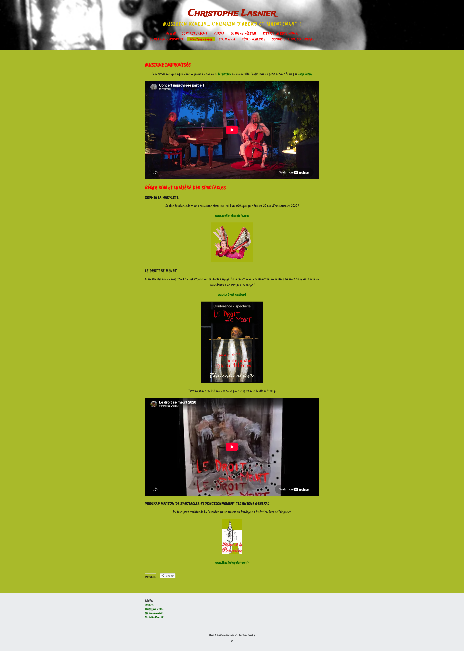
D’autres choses (201, 39)
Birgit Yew (224, 74)
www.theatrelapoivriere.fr (232, 562)
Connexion (149, 604)
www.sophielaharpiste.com (232, 215)
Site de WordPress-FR (154, 617)
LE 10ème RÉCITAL (243, 33)
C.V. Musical (227, 39)
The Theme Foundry (247, 635)
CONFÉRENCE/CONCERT (167, 39)
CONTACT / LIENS (194, 33)
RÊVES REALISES (253, 39)
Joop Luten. (305, 74)
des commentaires (154, 613)
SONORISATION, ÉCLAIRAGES (293, 39)
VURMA (219, 33)
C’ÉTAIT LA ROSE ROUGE (280, 33)
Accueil (171, 33)
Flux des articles (154, 608)
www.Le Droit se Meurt (232, 294)
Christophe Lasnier (232, 13)
